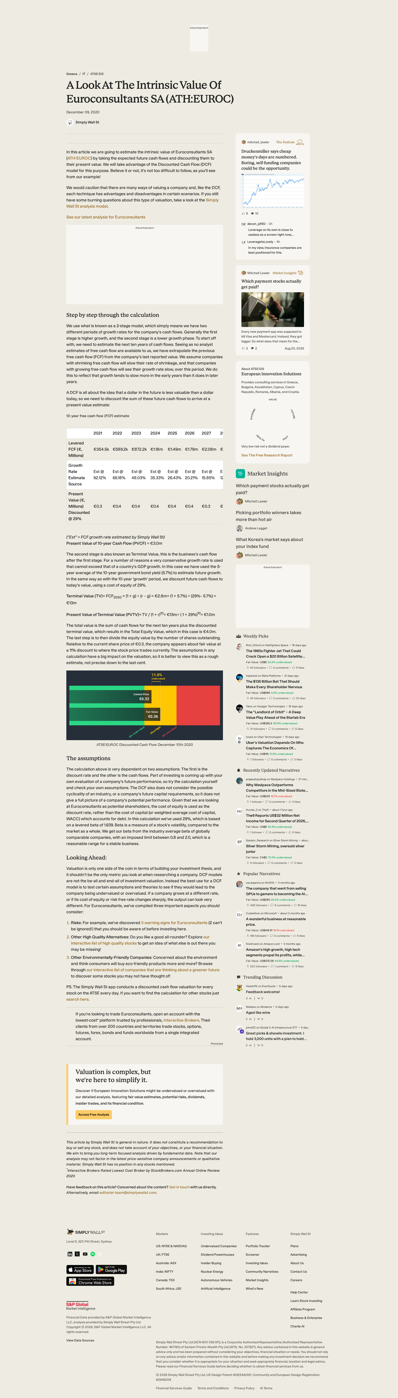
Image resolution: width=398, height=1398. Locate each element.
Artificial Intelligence (216, 1289)
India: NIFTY (164, 1272)
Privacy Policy (244, 1388)
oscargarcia (253, 882)
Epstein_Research (257, 840)
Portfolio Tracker (258, 1246)
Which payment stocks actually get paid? (272, 489)
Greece (71, 74)
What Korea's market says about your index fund (269, 543)
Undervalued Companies (219, 1246)
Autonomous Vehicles (216, 1280)
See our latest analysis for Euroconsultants (105, 217)
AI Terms (266, 1388)
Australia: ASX (166, 1263)
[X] (77, 1254)
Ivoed (249, 737)
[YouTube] (85, 1254)
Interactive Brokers (181, 1020)
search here (77, 999)
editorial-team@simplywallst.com (128, 1192)
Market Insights (257, 1280)
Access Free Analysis (93, 1115)
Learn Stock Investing (306, 1301)
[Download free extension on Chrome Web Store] (90, 1281)
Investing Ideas (257, 1263)
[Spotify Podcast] (92, 1254)
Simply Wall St (87, 122)
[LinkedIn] (69, 1254)
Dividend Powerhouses (217, 1255)
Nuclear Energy (212, 1272)
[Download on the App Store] (80, 1270)
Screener (252, 1255)
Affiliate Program (302, 1309)
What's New (254, 1289)
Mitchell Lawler (256, 501)
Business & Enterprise (306, 1318)
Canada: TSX (165, 1280)
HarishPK (252, 986)
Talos (249, 706)
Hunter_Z (252, 809)
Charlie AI (297, 1326)
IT (83, 74)
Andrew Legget (256, 528)
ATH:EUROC (79, 158)
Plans (294, 1246)
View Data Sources (80, 1340)
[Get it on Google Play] (111, 1270)
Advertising (298, 1255)
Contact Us (298, 1272)
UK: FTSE (162, 1255)
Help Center (299, 1292)
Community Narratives (262, 1272)
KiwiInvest (252, 943)
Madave (251, 1006)
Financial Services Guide (174, 1388)
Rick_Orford (253, 645)
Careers (296, 1280)
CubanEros (253, 913)
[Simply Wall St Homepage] (85, 1231)
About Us (297, 1263)
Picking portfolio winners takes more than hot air (268, 516)
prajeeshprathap (256, 779)
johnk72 (251, 1027)
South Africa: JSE (168, 1289)
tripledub (251, 675)
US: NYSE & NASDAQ (171, 1246)
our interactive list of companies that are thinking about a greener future (152, 969)
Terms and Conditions (213, 1388)
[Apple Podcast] (100, 1254)
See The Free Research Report (267, 455)
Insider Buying (211, 1263)
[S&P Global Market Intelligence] (80, 1306)
